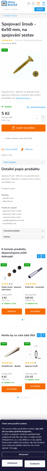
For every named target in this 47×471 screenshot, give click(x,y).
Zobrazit (11, 311)
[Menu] (43, 3)
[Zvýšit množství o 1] (43, 117)
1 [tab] (22, 319)
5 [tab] (27, 397)
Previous (39, 256)
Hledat (39, 9)
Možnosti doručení (38, 107)
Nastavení (23, 454)
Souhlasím (35, 463)
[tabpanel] (12, 288)
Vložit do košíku (25, 128)
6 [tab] (29, 397)
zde (15, 448)
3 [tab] (22, 397)
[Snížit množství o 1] (43, 120)
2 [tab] (24, 319)
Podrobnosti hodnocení (33, 40)
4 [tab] (24, 397)
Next (43, 256)
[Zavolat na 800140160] (28, 3)
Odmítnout (12, 463)
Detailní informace (23, 98)
